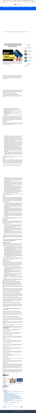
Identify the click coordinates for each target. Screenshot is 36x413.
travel (5, 404)
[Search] (32, 9)
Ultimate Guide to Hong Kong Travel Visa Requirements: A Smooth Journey (5, 387)
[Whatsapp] (8, 375)
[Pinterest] (32, 0)
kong (11, 404)
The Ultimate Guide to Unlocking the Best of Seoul (10, 394)
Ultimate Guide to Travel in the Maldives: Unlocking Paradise (11, 397)
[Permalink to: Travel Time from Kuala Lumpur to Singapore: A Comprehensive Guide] (20, 380)
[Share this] (3, 375)
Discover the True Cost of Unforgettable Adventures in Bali (7, 407)
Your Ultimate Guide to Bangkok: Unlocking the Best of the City (12, 395)
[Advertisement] (18, 16)
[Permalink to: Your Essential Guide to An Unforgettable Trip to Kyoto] (13, 380)
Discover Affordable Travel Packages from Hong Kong (18, 407)
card (8, 404)
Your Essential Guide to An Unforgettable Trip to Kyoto (13, 384)
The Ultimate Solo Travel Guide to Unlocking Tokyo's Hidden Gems (12, 396)
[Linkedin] (32, 2)
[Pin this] (5, 375)
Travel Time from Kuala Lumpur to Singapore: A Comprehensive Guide (19, 383)
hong (9, 404)
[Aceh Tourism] (18, 4)
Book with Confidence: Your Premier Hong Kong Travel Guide (11, 402)
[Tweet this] (4, 375)
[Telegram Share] (6, 375)
